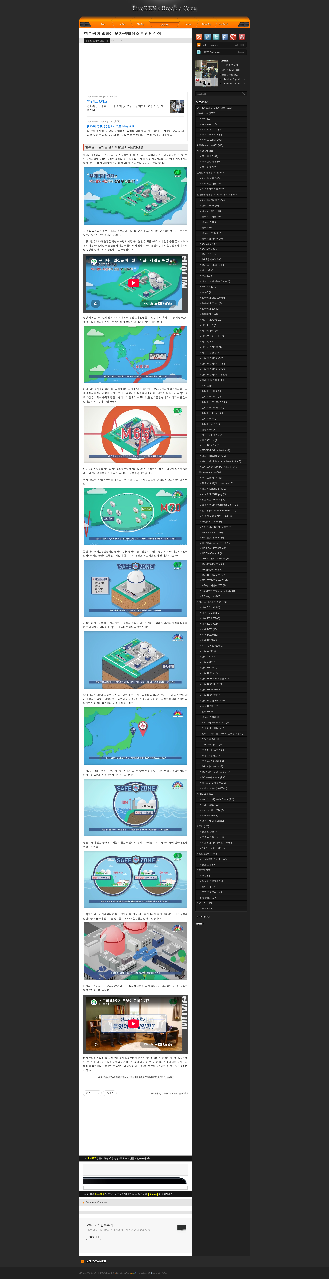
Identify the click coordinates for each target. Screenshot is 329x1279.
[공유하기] (94, 1093)
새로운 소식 (206, 113)
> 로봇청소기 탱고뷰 (212, 750)
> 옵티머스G (208, 418)
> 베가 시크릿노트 (211, 347)
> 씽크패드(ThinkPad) (212, 499)
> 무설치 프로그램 (211, 881)
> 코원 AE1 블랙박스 (212, 837)
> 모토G (205, 292)
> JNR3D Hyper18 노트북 (214, 558)
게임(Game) (205, 794)
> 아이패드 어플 (210, 183)
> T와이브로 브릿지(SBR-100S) (217, 591)
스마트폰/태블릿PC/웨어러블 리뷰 (217, 194)
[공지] (124, 24)
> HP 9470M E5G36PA (213, 548)
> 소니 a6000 (208, 662)
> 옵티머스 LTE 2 (210, 391)
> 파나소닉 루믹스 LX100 (214, 722)
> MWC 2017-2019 (211, 134)
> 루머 (206, 119)
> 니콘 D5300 (209, 635)
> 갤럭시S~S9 (209, 205)
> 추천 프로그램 (211, 892)
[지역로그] (188, 24)
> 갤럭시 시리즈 (210, 216)
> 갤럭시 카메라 (209, 717)
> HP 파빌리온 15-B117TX (215, 543)
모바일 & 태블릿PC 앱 (210, 172)
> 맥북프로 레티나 (211, 477)
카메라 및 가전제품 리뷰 (212, 602)
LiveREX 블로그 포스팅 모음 (214, 108)
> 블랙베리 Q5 (209, 314)
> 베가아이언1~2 (210, 319)
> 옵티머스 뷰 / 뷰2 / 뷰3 (214, 402)
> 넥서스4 (206, 270)
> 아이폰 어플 (210, 178)
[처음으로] (164, 10)
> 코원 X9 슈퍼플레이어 (213, 761)
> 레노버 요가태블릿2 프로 (215, 281)
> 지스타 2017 (209, 805)
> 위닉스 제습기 (209, 739)
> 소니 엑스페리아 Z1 (212, 363)
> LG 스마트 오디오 (211, 766)
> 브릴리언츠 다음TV (212, 728)
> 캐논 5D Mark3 (210, 607)
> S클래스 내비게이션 (212, 848)
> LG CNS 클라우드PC (213, 575)
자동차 (203, 826)
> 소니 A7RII (208, 656)
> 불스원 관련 (209, 831)
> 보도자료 (208, 124)
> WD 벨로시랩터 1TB (213, 585)
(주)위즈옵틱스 (97, 101)
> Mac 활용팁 (209, 156)
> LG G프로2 (208, 254)
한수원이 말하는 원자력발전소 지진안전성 (122, 33)
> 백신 (205, 875)
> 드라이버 (207, 886)
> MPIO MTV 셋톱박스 (213, 783)
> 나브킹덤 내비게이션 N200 (216, 842)
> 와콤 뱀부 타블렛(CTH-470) (216, 516)
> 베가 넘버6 (208, 341)
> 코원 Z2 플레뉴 (210, 755)
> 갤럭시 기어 (208, 222)
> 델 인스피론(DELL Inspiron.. (216, 483)
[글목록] (164, 24)
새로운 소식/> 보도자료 (97, 40)
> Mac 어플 (208, 167)
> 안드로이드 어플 (212, 189)
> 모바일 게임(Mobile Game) (217, 799)
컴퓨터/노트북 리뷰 (209, 472)
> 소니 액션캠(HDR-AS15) (214, 700)
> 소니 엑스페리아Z (211, 358)
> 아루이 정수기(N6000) (213, 788)
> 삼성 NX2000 (209, 711)
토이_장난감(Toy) (207, 897)
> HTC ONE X (208, 440)
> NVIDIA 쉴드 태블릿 (212, 380)
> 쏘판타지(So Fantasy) (213, 820)
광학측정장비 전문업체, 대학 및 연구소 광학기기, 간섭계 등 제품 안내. (125, 108)
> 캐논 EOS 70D (210, 618)
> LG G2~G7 (208, 244)
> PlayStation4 (209, 815)
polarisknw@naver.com (233, 83)
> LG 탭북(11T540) (211, 569)
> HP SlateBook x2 (211, 553)
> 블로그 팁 (208, 864)
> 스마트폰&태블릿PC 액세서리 (218, 467)
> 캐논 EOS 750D (210, 624)
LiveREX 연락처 (230, 65)
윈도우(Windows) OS (210, 145)
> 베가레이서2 (209, 330)
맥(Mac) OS (205, 150)
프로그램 (204, 870)
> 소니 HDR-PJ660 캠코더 (214, 678)
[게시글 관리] (98, 1093)
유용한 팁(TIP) (207, 853)
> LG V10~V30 (209, 249)
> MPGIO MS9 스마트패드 (215, 450)
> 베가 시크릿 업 (210, 352)
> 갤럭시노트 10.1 (210, 233)
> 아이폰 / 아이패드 (212, 200)
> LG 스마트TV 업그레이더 (215, 772)
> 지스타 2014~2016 (212, 810)
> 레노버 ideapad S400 (213, 488)
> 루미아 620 (208, 287)
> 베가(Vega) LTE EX (212, 336)
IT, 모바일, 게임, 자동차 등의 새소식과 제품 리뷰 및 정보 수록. (118, 1229)
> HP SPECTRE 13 (211, 532)
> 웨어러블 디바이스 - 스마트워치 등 (220, 461)
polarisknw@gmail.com (233, 79)
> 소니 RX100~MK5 (212, 689)
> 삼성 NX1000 (209, 706)
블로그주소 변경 (230, 74)
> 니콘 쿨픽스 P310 (211, 645)
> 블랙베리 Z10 (209, 308)
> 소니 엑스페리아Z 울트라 (215, 374)
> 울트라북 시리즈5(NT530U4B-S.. (219, 505)
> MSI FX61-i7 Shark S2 (214, 580)
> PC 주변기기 (210, 596)
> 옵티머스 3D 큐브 (211, 413)
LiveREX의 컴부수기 (99, 1225)
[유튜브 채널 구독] (206, 86)
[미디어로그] (207, 24)
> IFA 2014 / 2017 (211, 129)
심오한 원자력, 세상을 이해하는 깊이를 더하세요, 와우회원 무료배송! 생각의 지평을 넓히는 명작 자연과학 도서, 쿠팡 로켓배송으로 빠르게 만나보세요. (135, 133)
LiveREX (83, 1273)
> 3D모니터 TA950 (211, 521)
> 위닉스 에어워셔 (211, 744)
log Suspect (159, 1273)
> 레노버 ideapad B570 (213, 456)
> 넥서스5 (206, 276)
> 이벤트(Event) (211, 139)
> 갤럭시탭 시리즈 (211, 238)
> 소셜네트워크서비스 (213, 859)
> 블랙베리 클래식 (211, 303)
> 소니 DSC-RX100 (211, 684)
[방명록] (225, 24)
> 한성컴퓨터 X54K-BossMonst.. (218, 510)
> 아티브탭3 (207, 385)
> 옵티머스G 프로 (210, 424)
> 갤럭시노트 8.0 (210, 227)
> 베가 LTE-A (208, 325)
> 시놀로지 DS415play (213, 494)
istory (119, 1273)
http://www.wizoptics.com (100, 96)
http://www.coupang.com (100, 121)
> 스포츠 (206, 908)
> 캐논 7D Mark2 (210, 613)
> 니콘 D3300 (208, 640)
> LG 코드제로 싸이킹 (212, 777)
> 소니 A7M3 (208, 651)
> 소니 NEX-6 (208, 667)
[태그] (142, 24)
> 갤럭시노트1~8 (210, 211)
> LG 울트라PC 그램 (212, 564)
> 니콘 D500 (208, 629)
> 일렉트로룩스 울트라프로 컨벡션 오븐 (221, 733)
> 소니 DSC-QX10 (210, 695)
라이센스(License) (231, 70)
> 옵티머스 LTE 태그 (212, 407)
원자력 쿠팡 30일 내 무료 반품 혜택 (111, 126)
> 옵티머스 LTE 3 (210, 396)
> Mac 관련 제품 (210, 161)
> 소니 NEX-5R (209, 673)
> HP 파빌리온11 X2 (212, 537)
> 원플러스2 (207, 429)
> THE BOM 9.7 (209, 445)
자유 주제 (204, 903)
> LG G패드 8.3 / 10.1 (212, 265)
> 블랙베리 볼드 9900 (212, 298)
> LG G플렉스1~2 (210, 259)
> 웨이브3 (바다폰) (211, 435)
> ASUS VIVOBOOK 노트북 (215, 527)
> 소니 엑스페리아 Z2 (212, 369)
